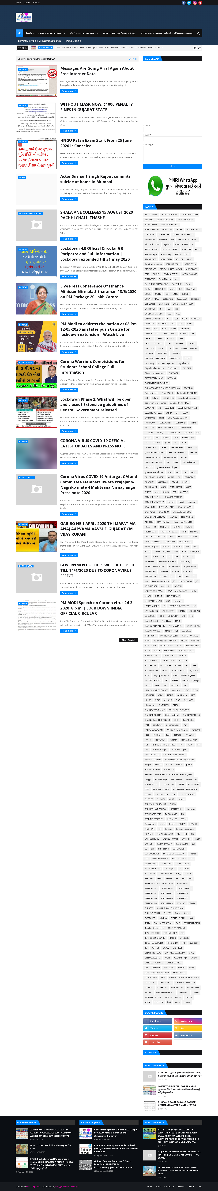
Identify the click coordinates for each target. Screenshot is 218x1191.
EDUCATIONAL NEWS (179, 403)
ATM (147, 274)
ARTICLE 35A (190, 264)
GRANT (175, 482)
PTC (174, 794)
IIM (163, 556)
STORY (192, 903)
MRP (194, 665)
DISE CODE (173, 373)
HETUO (188, 526)
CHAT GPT (149, 323)
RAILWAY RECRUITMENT (155, 804)
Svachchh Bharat (182, 913)
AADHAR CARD (193, 229)
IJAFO (177, 556)
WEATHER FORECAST (165, 992)
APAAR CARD (151, 259)
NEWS (186, 690)
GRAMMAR (163, 482)
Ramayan (191, 809)
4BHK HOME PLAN (185, 219)
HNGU (181, 536)
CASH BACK (150, 308)
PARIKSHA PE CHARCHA (177, 730)
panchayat (157, 725)
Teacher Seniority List (154, 928)
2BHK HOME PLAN (189, 214)
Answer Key (166, 254)
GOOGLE (149, 467)
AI (193, 244)
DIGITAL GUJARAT (166, 363)
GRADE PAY (189, 477)
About (27, 2)
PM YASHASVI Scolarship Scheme (179, 759)
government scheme (154, 472)
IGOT (155, 556)
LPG (183, 616)
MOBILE (182, 655)
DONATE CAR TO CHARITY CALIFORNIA (162, 388)
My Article (193, 670)
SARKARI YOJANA (164, 843)
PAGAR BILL (188, 720)
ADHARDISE (163, 234)
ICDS (184, 551)
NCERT (148, 685)
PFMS (181, 744)
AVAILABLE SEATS (170, 274)
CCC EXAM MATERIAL (154, 313)
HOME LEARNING (152, 541)
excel (161, 417)
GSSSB (166, 492)
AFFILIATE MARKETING (187, 239)
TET (182, 933)
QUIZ (171, 799)
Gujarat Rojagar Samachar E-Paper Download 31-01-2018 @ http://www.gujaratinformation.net (113, 1164)
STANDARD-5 (151, 898)
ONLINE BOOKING (153, 715)
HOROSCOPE (185, 541)
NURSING (168, 700)
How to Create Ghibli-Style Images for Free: (66, 48)
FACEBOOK (150, 422)
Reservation (150, 824)
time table (184, 938)
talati (191, 918)
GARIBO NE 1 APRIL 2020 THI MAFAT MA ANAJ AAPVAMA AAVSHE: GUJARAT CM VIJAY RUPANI (98, 529)
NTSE (157, 700)
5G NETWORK (151, 224)
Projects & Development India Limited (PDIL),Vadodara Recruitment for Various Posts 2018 (116, 1148)
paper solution (173, 725)
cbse (161, 308)
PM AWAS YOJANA (180, 749)
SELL (192, 858)
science (192, 853)
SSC (190, 878)
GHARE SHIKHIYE (152, 457)
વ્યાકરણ (187, 1002)
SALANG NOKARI (170, 839)
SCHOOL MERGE (152, 853)
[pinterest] (200, 3)
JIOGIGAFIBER (151, 586)
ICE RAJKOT (195, 551)
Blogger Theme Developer (67, 1186)
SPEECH (187, 873)
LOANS (181, 611)
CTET (168, 343)
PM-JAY (148, 764)
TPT (183, 943)
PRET (147, 789)
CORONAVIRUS (169, 333)
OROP (176, 720)
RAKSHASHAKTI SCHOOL (156, 809)
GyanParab (150, 512)
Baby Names (165, 279)
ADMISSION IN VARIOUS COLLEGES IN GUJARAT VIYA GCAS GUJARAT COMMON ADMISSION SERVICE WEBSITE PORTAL (50, 1132)
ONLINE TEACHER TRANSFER (157, 720)
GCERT (164, 447)
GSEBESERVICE (176, 487)
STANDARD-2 (151, 893)
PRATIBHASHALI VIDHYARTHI (184, 779)
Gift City (183, 457)
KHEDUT (158, 596)
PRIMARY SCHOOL (161, 789)
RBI (182, 814)
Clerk (189, 323)
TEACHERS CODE (152, 933)
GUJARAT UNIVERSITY (154, 502)
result (162, 824)
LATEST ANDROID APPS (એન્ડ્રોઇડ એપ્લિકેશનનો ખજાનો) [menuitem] (166, 33)
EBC (146, 398)
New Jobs (176, 690)
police (189, 764)
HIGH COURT (151, 531)
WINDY (196, 992)
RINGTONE (149, 829)
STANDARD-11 (168, 888)
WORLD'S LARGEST (173, 997)
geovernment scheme (155, 452)
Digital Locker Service (154, 368)
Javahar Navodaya (160, 581)
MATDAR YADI (171, 630)
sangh (197, 839)
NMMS (160, 695)
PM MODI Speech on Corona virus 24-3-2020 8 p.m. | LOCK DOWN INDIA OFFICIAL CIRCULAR (97, 608)
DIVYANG (171, 378)
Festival (193, 422)
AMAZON (186, 249)
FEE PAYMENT (165, 422)
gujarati (171, 502)
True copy (193, 943)
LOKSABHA (173, 616)
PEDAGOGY (160, 739)
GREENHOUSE (151, 487)
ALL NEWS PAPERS (170, 249)
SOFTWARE (150, 873)
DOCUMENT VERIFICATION (157, 383)
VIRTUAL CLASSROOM (185, 982)
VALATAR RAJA (180, 957)
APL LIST (179, 259)
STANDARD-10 (151, 888)
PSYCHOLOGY (161, 794)
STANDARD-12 (185, 888)
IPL (172, 576)
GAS (175, 442)
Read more (67, 90)
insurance (164, 571)
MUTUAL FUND (178, 670)
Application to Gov (153, 264)
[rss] (188, 1028)
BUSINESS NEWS (152, 299)
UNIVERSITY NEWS (153, 952)
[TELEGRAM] (188, 1042)
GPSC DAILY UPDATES (154, 477)
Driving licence (151, 393)
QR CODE (161, 799)
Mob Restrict (169, 655)
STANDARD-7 (182, 898)
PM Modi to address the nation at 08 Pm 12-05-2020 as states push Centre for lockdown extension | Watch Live (98, 329)
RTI (185, 834)
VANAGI (194, 957)
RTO (193, 834)
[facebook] (184, 3)
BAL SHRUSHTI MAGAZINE (156, 284)
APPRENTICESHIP (173, 264)
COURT (183, 333)
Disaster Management (155, 373)
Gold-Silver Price (190, 462)
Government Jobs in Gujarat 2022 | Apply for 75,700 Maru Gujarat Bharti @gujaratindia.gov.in (115, 1132)
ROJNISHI (149, 834)
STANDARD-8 (151, 903)
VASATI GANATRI (152, 967)
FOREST (166, 437)
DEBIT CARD (162, 353)
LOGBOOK (149, 616)
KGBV (193, 591)
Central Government (154, 318)
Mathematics (150, 635)
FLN (197, 432)
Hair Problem (187, 517)
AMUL (197, 249)
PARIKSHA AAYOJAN (154, 730)
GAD (147, 442)
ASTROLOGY (191, 269)
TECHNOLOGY (170, 933)
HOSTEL (166, 546)
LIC (194, 606)
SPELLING (149, 878)
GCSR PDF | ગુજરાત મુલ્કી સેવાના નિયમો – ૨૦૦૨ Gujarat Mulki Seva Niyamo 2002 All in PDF (180, 1074)
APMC (189, 259)
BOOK (147, 294)
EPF (177, 412)
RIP (159, 829)
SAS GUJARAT (182, 843)
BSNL (175, 294)
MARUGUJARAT (176, 626)
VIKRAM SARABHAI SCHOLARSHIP (184, 977)
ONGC (175, 705)
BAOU (147, 289)
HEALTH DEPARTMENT (183, 521)
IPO (179, 576)
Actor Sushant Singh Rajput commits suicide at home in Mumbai (95, 179)
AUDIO (156, 274)
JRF (169, 586)
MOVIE (178, 665)
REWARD (193, 824)
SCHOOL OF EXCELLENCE (174, 853)
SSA (183, 878)
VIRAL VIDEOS (165, 982)
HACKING (173, 517)
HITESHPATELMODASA (155, 536)
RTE (178, 834)
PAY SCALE (189, 734)
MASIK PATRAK (193, 626)
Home (18, 2)
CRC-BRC (149, 338)
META (147, 650)
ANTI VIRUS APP (182, 254)
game (167, 442)
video (192, 967)
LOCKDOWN (194, 611)
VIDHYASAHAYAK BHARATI (157, 972)
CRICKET (171, 338)
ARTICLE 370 (150, 269)
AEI (172, 239)
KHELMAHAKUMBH (153, 601)
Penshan (173, 739)
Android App (151, 254)
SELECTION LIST (179, 858)
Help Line (164, 526)
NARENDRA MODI (153, 680)
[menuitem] (19, 33)
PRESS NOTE (193, 784)
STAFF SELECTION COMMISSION (159, 883)
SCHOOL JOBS (179, 848)
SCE (152, 848)
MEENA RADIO (166, 645)
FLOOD (148, 437)
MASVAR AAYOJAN (153, 630)
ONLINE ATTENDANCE (155, 710)
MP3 (186, 665)
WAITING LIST (177, 987)
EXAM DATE (150, 417)
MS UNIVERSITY (151, 670)
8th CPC (179, 229)
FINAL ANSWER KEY (166, 427)
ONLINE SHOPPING (191, 715)
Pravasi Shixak (151, 784)
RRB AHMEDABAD (165, 834)
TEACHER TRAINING (176, 928)
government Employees (167, 467)
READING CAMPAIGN (154, 819)
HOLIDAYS (192, 536)
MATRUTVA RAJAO (190, 635)
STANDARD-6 (167, 898)
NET (185, 685)
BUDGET (185, 294)
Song (178, 873)
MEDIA (184, 640)
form (176, 437)
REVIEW (182, 824)
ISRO (187, 576)
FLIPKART (188, 432)
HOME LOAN (169, 541)
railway (181, 799)
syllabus (163, 918)
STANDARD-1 (183, 883)
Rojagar (168, 829)
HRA (187, 546)
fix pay (160, 432)
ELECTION (169, 408)
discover (181, 1186)
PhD (147, 749)
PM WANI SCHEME (153, 759)
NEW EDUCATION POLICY (156, 690)
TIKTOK (172, 938)
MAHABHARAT (151, 621)
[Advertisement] (172, 86)
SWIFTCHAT (150, 918)
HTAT (147, 551)
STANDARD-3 (167, 893)
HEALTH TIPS (150, 526)
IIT (170, 556)
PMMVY (158, 764)
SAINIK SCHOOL (152, 839)
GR (179, 477)
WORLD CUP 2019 (153, 997)
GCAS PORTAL (151, 447)
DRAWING (188, 388)
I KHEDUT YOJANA (162, 551)
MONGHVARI (150, 665)
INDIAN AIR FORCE (167, 561)
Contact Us (169, 1186)
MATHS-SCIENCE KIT (169, 635)
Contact (36, 2)
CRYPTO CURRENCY (153, 343)
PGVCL (190, 744)
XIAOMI (189, 997)
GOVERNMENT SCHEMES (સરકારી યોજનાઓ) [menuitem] (39, 40)
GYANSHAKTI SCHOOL (155, 517)
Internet (175, 571)
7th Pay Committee (169, 224)
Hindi (183, 531)
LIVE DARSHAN (151, 611)
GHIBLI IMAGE (170, 457)
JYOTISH (178, 586)
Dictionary (149, 363)
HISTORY (194, 531)
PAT (168, 734)
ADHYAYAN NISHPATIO (183, 234)
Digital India (183, 363)
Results (172, 824)
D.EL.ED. (161, 348)
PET (146, 744)
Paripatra (196, 730)
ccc (176, 308)
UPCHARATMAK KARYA (175, 952)
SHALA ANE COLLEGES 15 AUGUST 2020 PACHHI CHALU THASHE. (96, 214)
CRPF (181, 338)
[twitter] (189, 3)
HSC (195, 546)
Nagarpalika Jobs (161, 675)
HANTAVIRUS (163, 521)
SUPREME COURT (152, 913)
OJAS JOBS (188, 700)
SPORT (169, 878)
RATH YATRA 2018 (153, 814)
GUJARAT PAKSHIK (153, 497)
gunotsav (192, 502)
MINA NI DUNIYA (186, 650)
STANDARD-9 (167, 903)
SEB (146, 858)
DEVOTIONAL (175, 358)
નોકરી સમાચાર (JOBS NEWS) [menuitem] (83, 33)
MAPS (177, 621)
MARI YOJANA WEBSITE (155, 626)
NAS (166, 680)
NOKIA (170, 695)
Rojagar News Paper (185, 829)
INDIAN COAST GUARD (155, 566)
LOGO (161, 616)
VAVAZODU (169, 967)
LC (164, 606)
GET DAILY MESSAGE (177, 452)
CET (169, 318)
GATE (183, 442)
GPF (178, 472)
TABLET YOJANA (178, 918)
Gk (168, 462)
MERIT (179, 645)
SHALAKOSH (166, 863)
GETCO (193, 452)
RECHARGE (172, 819)
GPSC (193, 472)
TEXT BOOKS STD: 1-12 (155, 938)
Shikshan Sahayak (153, 868)
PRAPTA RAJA (161, 779)
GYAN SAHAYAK (185, 507)
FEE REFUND (180, 422)
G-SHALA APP (188, 437)
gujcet (181, 502)
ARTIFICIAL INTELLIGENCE (171, 269)
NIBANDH (149, 695)
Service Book (151, 863)
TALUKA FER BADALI (163, 923)
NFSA (195, 690)
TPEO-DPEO (172, 943)
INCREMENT (150, 561)
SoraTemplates (33, 1186)
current (192, 343)
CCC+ (169, 313)
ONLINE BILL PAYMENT (179, 710)
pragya (148, 779)
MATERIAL (186, 630)
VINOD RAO (150, 982)
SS (177, 878)
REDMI (184, 819)
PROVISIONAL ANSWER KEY (185, 789)
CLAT (181, 323)
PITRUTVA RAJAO (160, 749)
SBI (193, 843)
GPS (185, 472)
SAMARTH (186, 839)
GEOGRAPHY (177, 447)
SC (146, 848)
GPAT (169, 472)
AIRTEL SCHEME (151, 249)
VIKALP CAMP (151, 977)
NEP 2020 (175, 685)
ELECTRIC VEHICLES (153, 412)
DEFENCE (176, 353)
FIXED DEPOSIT (173, 432)
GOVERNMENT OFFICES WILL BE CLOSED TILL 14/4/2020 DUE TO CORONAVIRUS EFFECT (97, 570)
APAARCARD (166, 259)
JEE (174, 581)
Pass (147, 734)
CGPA (184, 318)
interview (187, 571)
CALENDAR (182, 299)
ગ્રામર (177, 1002)
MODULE (183, 660)
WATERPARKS (193, 987)
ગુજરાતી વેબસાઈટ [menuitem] (73, 40)
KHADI (148, 596)
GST (174, 492)
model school (168, 660)
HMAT (171, 536)
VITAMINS (149, 987)
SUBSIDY (149, 908)
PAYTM (148, 739)
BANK (188, 284)
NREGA (148, 700)
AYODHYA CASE (189, 274)
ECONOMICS (168, 398)
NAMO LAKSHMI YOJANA (184, 675)
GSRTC (148, 492)
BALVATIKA (177, 284)
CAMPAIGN (164, 304)
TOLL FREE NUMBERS (154, 943)
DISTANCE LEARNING (154, 378)
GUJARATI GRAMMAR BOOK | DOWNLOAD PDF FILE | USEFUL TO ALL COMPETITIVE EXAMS (179, 1154)
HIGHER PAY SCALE (169, 531)
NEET (165, 685)
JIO (197, 581)
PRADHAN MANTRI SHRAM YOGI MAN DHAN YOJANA (168, 774)
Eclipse (155, 398)
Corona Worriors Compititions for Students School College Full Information (92, 367)
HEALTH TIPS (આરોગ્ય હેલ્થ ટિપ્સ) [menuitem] (119, 33)
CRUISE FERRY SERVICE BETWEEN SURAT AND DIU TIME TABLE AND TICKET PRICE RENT (178, 1170)
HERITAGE (177, 526)
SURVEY (167, 913)
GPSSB (171, 477)
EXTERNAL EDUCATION (178, 417)
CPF (192, 333)
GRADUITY (149, 482)
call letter (195, 299)
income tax (188, 556)
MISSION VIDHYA (152, 655)
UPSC (191, 952)
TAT (178, 923)
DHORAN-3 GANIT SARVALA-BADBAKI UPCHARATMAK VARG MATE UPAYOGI (177, 1104)
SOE (187, 868)
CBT (169, 308)
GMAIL (176, 462)
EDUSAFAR (149, 408)
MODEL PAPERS (151, 660)
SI (180, 868)
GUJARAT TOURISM (173, 497)
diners (191, 1186)
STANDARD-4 (182, 893)
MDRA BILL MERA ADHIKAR (165, 640)
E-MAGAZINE (167, 393)
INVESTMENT (150, 576)
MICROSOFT (169, 650)
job (162, 586)
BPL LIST (158, 294)
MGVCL (157, 650)
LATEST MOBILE (152, 606)
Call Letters (150, 304)
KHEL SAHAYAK (173, 596)
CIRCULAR (162, 323)
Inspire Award (190, 566)
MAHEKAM (166, 621)
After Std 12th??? (152, 244)
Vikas (163, 977)
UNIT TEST (177, 948)
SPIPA (159, 878)
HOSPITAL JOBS (152, 546)
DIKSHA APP (173, 368)
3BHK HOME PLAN (165, 219)
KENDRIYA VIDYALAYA (177, 591)
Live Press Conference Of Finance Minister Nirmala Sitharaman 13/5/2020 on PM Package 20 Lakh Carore (98, 291)
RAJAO (173, 804)
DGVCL (188, 358)
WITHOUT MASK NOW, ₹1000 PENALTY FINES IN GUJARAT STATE (96, 106)
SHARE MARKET (182, 863)
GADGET (157, 442)
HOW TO (178, 546)
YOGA (147, 1002)
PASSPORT (157, 734)
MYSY (147, 675)
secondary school (160, 858)
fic (146, 427)
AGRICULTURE (181, 244)
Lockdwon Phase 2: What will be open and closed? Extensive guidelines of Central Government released (96, 404)
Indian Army (185, 561)
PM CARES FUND (152, 754)
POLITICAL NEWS (152, 769)
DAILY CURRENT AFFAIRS (186, 348)
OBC (178, 700)
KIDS (168, 601)
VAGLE (167, 957)
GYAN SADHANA (166, 507)
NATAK (175, 680)
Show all (133, 58)
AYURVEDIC (150, 279)
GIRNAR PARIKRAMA (154, 462)
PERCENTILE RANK (189, 739)
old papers (150, 705)
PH (198, 744)
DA (170, 348)
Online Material (172, 715)
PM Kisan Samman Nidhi (174, 754)
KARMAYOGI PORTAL (154, 591)
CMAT (147, 328)
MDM (147, 640)
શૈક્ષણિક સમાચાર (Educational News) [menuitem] (44, 33)
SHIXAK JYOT (170, 868)
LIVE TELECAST (168, 611)
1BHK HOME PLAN (169, 214)
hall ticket (149, 521)
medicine (195, 640)
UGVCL (166, 948)
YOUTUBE (158, 1002)
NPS (193, 695)
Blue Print (190, 289)
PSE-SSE (148, 794)
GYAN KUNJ (150, 507)
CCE (178, 313)
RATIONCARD (171, 814)
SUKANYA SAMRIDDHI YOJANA (170, 908)
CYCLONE (149, 348)
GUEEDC (184, 492)
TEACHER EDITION (192, 923)
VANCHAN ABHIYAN (154, 962)
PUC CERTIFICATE (187, 794)
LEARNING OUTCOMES (179, 606)
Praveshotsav (168, 784)
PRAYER (181, 784)
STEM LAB (181, 903)
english (169, 412)
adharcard (149, 234)
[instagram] (195, 3)
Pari (185, 725)
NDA (157, 685)
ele (159, 408)
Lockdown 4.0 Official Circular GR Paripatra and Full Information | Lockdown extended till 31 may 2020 (95, 254)
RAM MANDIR (177, 809)
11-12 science (151, 214)
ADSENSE (163, 239)
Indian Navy (174, 566)
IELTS (147, 556)
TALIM (147, 923)
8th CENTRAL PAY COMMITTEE (158, 229)
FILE (152, 427)
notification (182, 695)
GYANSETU (164, 512)
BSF (167, 294)
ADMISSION (150, 239)
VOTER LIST (162, 987)
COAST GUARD (169, 328)
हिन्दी (169, 1002)
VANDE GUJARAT (174, 962)
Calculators (168, 299)
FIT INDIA (149, 432)
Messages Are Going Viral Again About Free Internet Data (97, 71)
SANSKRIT (149, 843)
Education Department (188, 398)
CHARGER (195, 318)
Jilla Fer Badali (185, 581)
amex (199, 1186)
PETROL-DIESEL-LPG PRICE (163, 744)
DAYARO (149, 353)
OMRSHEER (164, 705)
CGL (176, 318)
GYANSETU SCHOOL (182, 512)
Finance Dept (185, 427)
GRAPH (185, 482)
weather (148, 992)
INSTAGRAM (150, 571)
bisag (172, 289)
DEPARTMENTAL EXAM (155, 358)
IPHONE (163, 576)
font (157, 437)
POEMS (179, 764)
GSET (188, 487)
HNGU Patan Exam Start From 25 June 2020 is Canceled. (96, 143)
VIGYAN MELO (179, 972)
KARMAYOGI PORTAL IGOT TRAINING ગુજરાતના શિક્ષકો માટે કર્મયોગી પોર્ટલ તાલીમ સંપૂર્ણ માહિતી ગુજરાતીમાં (179, 1089)
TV (146, 948)
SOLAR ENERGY (165, 873)
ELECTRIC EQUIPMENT (187, 408)
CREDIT (160, 338)
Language (178, 601)
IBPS (176, 551)
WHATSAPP (184, 992)
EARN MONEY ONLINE (187, 393)
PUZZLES (149, 799)
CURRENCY (180, 343)
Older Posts (127, 640)
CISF (173, 323)
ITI (194, 576)
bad (176, 279)
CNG (156, 328)
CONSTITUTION (152, 333)
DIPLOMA (187, 368)
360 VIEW (149, 219)
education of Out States (155, 403)
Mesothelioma (192, 645)
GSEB (163, 487)
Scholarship (163, 848)
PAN (147, 725)
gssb (157, 492)
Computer (184, 328)
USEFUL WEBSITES (153, 957)
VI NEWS (181, 967)
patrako (177, 734)
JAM (146, 581)
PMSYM (169, 764)
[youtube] (157, 1042)
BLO (180, 289)
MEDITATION (150, 645)
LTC (191, 616)
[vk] (188, 1035)
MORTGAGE (165, 665)
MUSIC (165, 670)
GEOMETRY (192, 447)
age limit (167, 244)
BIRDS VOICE (160, 289)
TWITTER (155, 948)
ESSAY (185, 412)
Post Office (169, 769)
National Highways (190, 680)
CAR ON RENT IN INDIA (183, 304)
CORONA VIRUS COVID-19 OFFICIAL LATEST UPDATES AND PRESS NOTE (92, 443)
